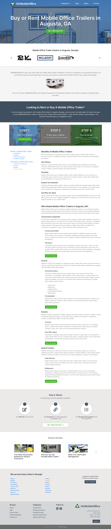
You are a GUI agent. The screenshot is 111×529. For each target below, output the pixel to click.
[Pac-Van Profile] (45, 58)
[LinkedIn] (57, 509)
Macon (47, 486)
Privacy (65, 527)
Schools (16, 165)
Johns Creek (14, 486)
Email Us (96, 521)
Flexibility (16, 155)
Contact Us (13, 517)
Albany (12, 478)
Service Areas (14, 512)
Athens (47, 478)
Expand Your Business (19, 157)
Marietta (13, 488)
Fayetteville (13, 484)
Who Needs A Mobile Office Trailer (21, 162)
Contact (96, 3)
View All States (90, 482)
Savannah (48, 490)
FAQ (11, 510)
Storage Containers (39, 510)
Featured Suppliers (15, 515)
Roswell (47, 488)
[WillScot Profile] (24, 58)
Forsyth (47, 484)
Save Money (17, 153)
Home (11, 508)
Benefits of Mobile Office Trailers (21, 151)
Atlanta (12, 480)
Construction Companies (20, 163)
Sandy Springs (14, 490)
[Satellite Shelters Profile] (66, 58)
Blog (77, 3)
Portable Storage (38, 512)
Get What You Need (19, 158)
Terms (59, 527)
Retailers (16, 167)
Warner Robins (14, 494)
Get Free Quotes (55, 31)
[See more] (96, 452)
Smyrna (12, 492)
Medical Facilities (18, 169)
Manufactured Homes (39, 515)
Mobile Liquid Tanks (39, 517)
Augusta (47, 480)
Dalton (47, 482)
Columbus (13, 482)
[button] (11, 58)
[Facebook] (61, 509)
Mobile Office (37, 508)
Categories (65, 3)
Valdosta (48, 492)
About (86, 3)
